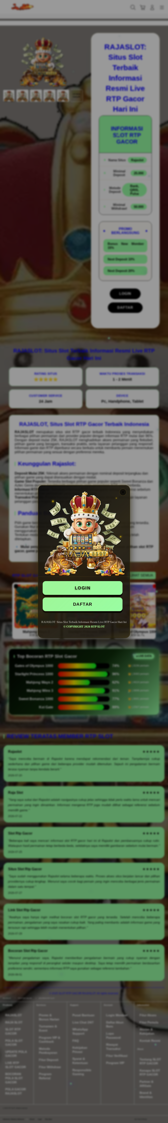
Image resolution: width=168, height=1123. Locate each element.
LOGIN (83, 587)
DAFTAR (82, 604)
